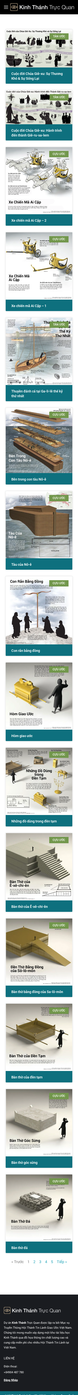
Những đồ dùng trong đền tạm (34, 821)
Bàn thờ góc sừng (24, 1163)
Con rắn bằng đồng (25, 651)
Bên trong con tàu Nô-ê (28, 479)
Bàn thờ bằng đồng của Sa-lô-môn (37, 992)
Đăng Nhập (11, 1380)
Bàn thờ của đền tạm (27, 1077)
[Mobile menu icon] (6, 7)
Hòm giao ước (22, 736)
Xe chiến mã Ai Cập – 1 (28, 306)
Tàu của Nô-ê (21, 564)
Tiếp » (62, 1261)
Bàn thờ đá (19, 1248)
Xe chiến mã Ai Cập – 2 (28, 220)
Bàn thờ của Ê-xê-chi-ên (29, 907)
